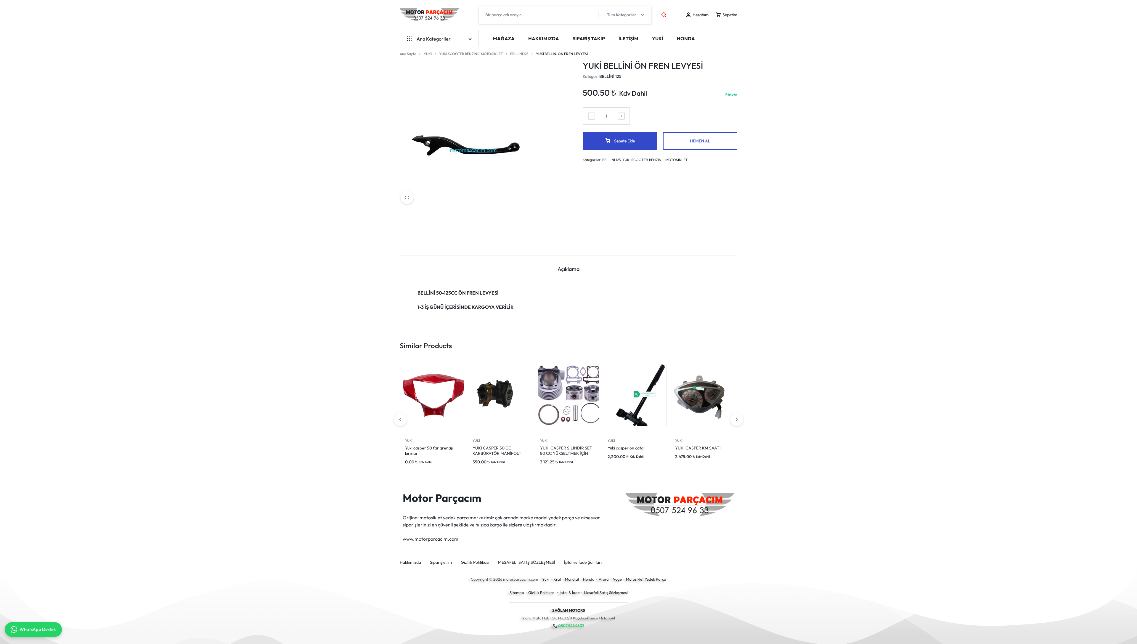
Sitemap (517, 592)
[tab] (568, 268)
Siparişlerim (441, 562)
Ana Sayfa (408, 54)
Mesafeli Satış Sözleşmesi (606, 592)
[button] (736, 419)
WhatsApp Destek (38, 629)
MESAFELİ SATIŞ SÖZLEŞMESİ (526, 562)
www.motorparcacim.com (430, 539)
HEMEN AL (700, 141)
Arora (604, 579)
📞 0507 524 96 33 (568, 625)
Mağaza (504, 38)
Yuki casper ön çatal (626, 448)
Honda (589, 579)
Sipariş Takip (589, 38)
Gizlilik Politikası (475, 562)
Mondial (572, 579)
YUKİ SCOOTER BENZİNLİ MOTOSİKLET (471, 54)
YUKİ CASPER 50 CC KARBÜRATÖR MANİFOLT (497, 450)
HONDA (686, 38)
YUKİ (657, 38)
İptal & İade (570, 592)
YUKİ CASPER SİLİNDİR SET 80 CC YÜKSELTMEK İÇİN (566, 450)
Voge (617, 579)
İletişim (628, 38)
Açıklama (568, 269)
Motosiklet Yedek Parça (646, 579)
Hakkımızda (543, 38)
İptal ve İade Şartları (583, 562)
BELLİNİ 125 (519, 54)
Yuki (545, 579)
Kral (557, 579)
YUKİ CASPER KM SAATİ (698, 448)
